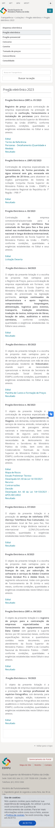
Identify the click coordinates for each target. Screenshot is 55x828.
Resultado (10, 151)
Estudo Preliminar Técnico (18, 475)
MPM (18, 3)
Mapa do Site (25, 765)
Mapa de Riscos (13, 472)
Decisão (9, 488)
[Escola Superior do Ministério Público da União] (16, 10)
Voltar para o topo (44, 745)
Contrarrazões (12, 485)
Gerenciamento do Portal (40, 759)
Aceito (27, 823)
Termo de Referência (15, 142)
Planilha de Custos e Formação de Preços (25, 392)
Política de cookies (15, 815)
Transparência (7, 17)
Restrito (37, 765)
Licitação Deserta (13, 259)
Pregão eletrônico (34, 17)
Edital (8, 138)
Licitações (19, 17)
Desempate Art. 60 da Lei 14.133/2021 (24, 478)
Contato (48, 765)
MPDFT (26, 3)
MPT (10, 3)
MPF (3, 3)
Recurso (9, 482)
